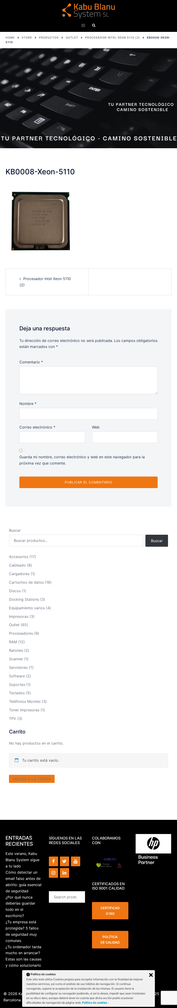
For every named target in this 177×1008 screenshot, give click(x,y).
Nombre (27, 403)
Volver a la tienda (32, 779)
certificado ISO (110, 910)
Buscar (15, 530)
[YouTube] (75, 861)
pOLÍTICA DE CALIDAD (110, 939)
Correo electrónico (37, 427)
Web (96, 427)
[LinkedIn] (64, 873)
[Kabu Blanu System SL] (88, 10)
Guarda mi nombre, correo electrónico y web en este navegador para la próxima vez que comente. (82, 460)
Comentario (31, 362)
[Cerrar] (151, 975)
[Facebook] (53, 861)
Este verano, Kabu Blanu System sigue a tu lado (22, 859)
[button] (94, 25)
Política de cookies (95, 1002)
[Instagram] (53, 873)
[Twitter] (64, 861)
